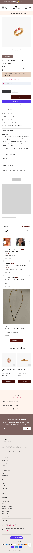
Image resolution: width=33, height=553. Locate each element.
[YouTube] (23, 451)
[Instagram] (16, 451)
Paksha (12, 550)
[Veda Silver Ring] (24, 360)
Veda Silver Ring (22, 369)
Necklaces (4, 490)
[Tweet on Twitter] (10, 170)
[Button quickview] (14, 365)
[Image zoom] (16, 32)
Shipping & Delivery (7, 508)
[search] (6, 7)
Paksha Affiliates (6, 516)
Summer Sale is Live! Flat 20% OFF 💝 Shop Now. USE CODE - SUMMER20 (16, 2)
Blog (3, 473)
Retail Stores (5, 475)
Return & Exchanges (7, 506)
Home (8, 13)
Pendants (4, 488)
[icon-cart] (29, 7)
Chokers (4, 493)
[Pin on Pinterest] (14, 170)
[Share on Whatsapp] (17, 170)
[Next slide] (19, 49)
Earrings (4, 483)
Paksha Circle (5, 511)
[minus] (3, 97)
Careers (4, 465)
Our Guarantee (6, 470)
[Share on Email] (21, 170)
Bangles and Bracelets (7, 485)
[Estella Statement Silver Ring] (9, 360)
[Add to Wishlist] (3, 357)
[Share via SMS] (24, 170)
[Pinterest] (13, 451)
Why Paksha (5, 463)
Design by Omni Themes (20, 550)
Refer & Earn (5, 513)
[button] (21, 97)
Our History (5, 468)
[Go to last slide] (14, 49)
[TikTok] (20, 451)
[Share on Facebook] (6, 170)
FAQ (3, 503)
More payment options (16, 104)
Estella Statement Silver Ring (8, 370)
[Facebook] (9, 451)
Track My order (5, 501)
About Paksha (5, 460)
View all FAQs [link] (16, 397)
